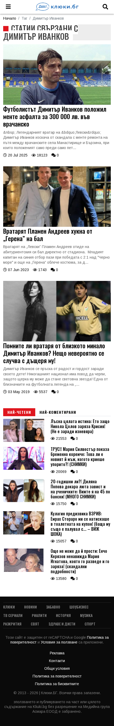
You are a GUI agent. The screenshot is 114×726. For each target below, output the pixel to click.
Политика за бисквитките (57, 684)
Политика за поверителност (57, 676)
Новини (30, 607)
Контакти (57, 661)
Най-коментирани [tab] (58, 412)
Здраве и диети (62, 624)
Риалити (39, 615)
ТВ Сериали (13, 615)
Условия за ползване (59, 642)
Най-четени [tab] (19, 412)
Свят (35, 624)
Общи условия (57, 668)
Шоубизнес (79, 607)
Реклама (57, 653)
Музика (86, 615)
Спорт (90, 624)
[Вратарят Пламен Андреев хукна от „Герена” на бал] (57, 225)
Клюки (9, 607)
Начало (9, 18)
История (63, 615)
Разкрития (12, 624)
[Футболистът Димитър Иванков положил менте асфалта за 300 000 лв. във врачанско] (57, 103)
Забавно (53, 607)
